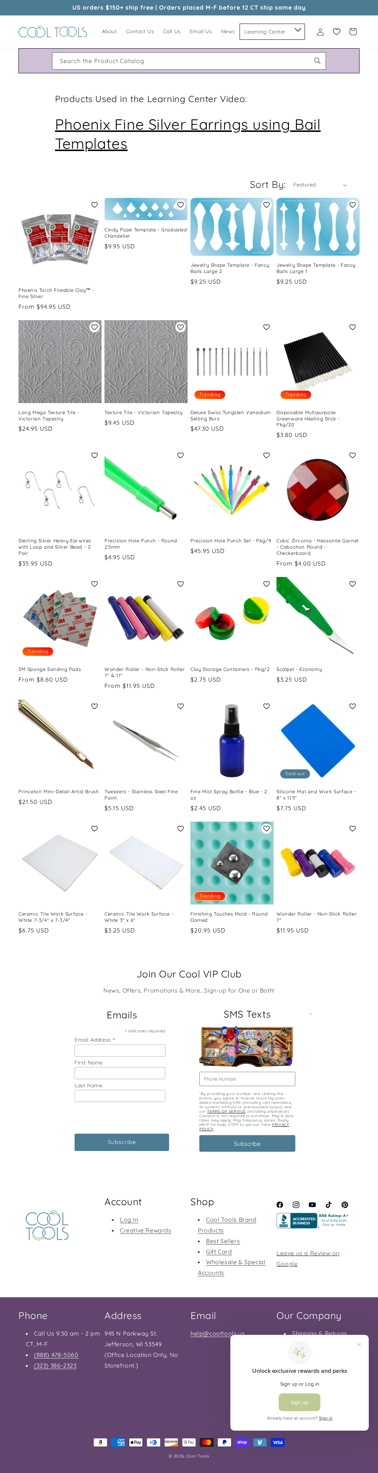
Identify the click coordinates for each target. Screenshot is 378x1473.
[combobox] (189, 61)
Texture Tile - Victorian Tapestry (143, 412)
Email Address (95, 1039)
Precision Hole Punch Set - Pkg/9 (230, 540)
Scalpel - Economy (299, 669)
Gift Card (219, 1251)
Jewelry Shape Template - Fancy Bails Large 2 (229, 268)
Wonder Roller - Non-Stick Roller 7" (316, 917)
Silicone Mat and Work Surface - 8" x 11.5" (316, 794)
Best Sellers (223, 1241)
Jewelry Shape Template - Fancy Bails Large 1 (315, 268)
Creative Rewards (146, 1230)
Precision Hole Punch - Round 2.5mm (140, 544)
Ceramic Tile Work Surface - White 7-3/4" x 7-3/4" (52, 917)
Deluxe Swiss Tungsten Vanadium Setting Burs (230, 415)
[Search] (317, 61)
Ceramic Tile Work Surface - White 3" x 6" (138, 917)
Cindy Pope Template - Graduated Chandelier (145, 233)
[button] (297, 28)
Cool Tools (197, 1456)
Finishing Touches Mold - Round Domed (229, 917)
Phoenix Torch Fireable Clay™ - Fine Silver (56, 293)
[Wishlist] (337, 32)
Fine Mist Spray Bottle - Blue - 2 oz (228, 794)
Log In (129, 1219)
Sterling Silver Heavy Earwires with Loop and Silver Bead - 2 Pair (54, 547)
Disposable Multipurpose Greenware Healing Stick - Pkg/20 (308, 418)
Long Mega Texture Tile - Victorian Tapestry (48, 415)
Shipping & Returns (319, 1333)
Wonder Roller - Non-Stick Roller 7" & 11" (144, 672)
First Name (89, 1062)
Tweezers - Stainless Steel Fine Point (141, 794)
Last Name (88, 1085)
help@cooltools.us (217, 1333)
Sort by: (268, 184)
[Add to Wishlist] (94, 205)
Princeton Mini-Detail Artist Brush (58, 791)
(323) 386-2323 (55, 1365)
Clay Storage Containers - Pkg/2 (230, 669)
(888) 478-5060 (56, 1354)
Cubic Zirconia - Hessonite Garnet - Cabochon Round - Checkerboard (317, 547)
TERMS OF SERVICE (226, 1111)
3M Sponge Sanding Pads (49, 669)
